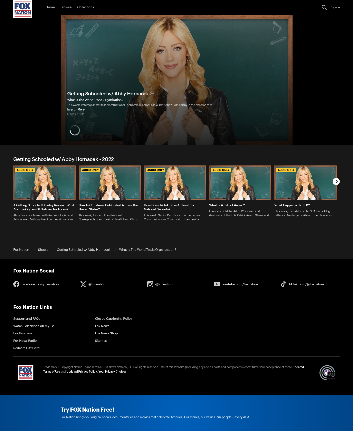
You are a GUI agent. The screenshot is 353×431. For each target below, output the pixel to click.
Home (50, 7)
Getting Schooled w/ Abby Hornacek (108, 93)
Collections (85, 7)
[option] (46, 196)
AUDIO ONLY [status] (25, 170)
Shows (43, 249)
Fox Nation (21, 249)
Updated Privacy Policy (81, 371)
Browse (65, 7)
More (81, 109)
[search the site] (324, 7)
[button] (324, 7)
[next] (336, 182)
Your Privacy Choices (112, 371)
